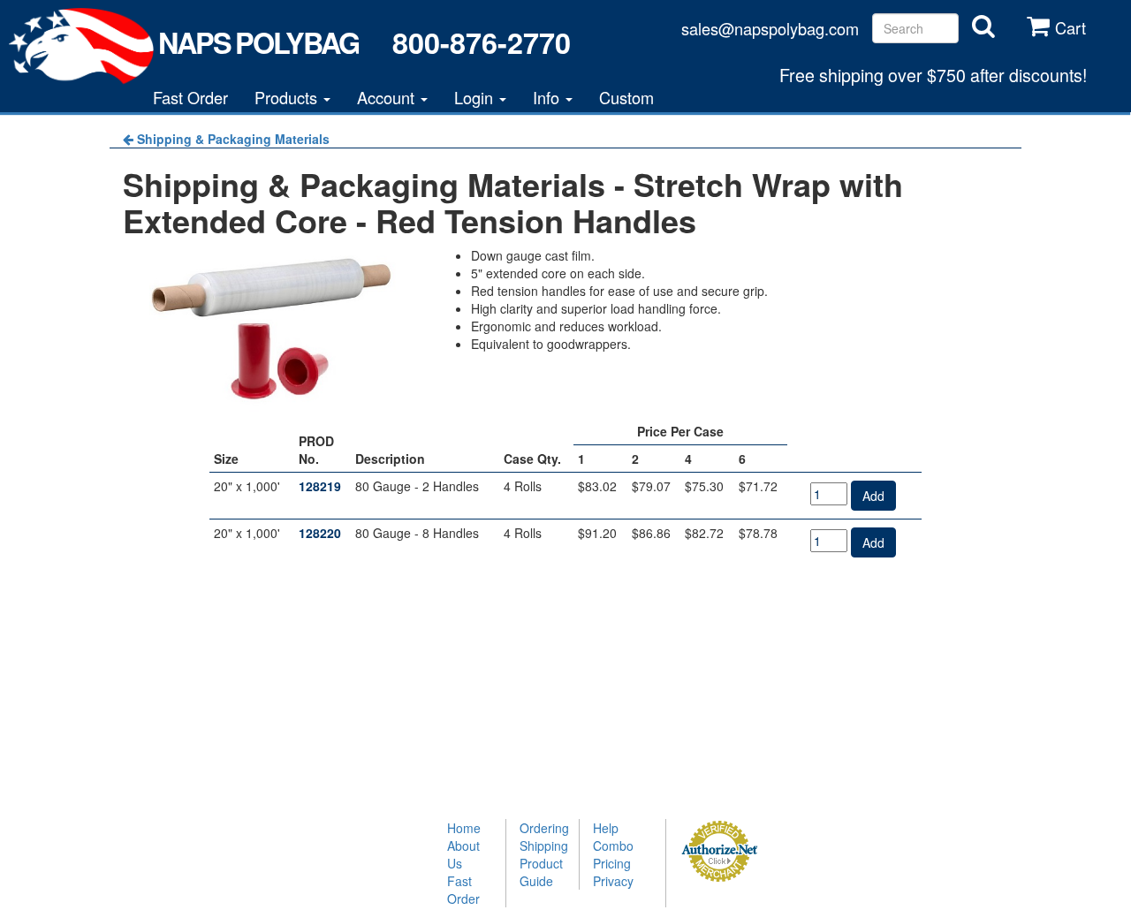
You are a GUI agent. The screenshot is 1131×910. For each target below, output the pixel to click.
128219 (320, 486)
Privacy (613, 881)
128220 (320, 533)
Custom (626, 97)
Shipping (543, 845)
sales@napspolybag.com (770, 28)
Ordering (543, 828)
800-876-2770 (481, 42)
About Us (463, 854)
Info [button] (548, 97)
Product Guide (541, 872)
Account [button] (388, 97)
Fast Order (190, 97)
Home (464, 828)
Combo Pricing (613, 854)
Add (873, 495)
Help (606, 828)
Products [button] (288, 97)
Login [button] (475, 97)
